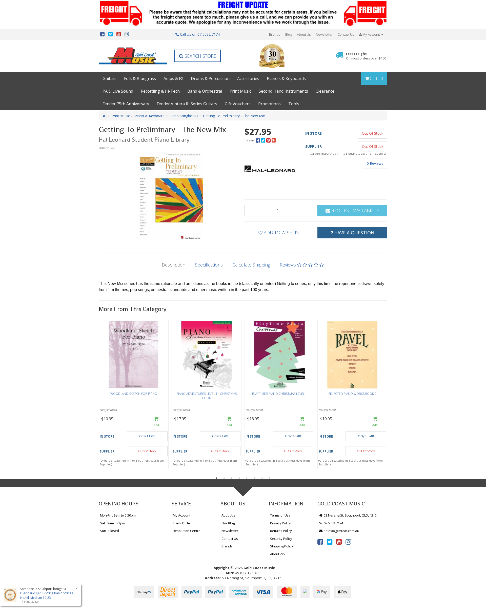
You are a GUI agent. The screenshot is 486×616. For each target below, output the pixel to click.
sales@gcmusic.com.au (341, 530)
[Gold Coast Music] (133, 56)
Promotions (269, 104)
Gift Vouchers (238, 104)
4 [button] (239, 478)
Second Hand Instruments (283, 91)
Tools (293, 104)
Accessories (248, 78)
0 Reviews (375, 163)
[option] (170, 196)
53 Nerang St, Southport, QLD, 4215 (350, 515)
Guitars (109, 78)
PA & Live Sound (118, 91)
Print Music (240, 91)
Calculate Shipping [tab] (251, 265)
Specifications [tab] (209, 265)
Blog (288, 34)
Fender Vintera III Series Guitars (187, 104)
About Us (304, 34)
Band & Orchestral (204, 91)
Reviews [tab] (288, 265)
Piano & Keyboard (150, 115)
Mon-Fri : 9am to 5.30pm (118, 515)
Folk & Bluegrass (140, 78)
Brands (274, 34)
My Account (181, 515)
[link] (320, 541)
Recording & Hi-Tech (160, 91)
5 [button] (246, 478)
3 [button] (231, 478)
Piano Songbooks (183, 115)
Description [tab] (173, 265)
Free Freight (366, 56)
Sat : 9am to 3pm (112, 523)
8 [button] (269, 478)
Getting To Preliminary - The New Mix (234, 115)
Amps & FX (173, 78)
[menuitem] (258, 140)
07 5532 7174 (333, 523)
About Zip (277, 554)
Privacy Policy (280, 523)
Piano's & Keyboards (286, 78)
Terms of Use (280, 515)
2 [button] (224, 478)
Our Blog (228, 523)
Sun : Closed (109, 530)
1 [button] (216, 478)
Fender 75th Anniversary (126, 104)
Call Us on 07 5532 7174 (199, 34)
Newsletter (324, 34)
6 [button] (254, 478)
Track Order (182, 523)
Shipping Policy (281, 546)
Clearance (325, 91)
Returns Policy (281, 530)
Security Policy (281, 538)
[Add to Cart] (156, 422)
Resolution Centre (186, 530)
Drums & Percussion (210, 78)
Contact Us (346, 34)
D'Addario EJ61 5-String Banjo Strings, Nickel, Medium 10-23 (47, 595)
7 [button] (262, 478)
